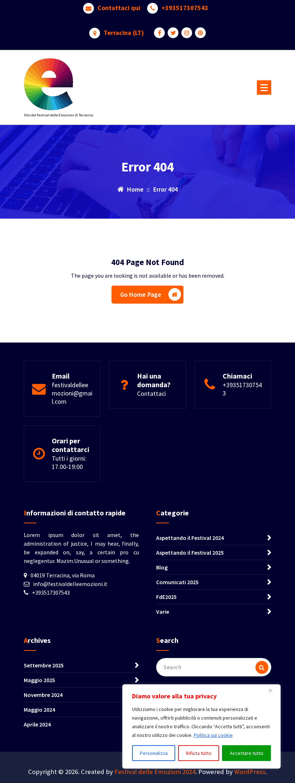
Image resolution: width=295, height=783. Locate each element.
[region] (201, 726)
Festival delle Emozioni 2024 (154, 772)
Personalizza (154, 753)
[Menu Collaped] (264, 87)
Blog (162, 567)
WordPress (250, 772)
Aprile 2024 (37, 724)
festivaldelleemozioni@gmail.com (72, 393)
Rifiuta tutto (199, 753)
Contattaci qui (118, 8)
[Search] (261, 667)
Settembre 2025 (44, 665)
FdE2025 (166, 596)
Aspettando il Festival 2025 (190, 552)
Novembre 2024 (43, 694)
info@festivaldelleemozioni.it (70, 583)
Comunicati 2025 (177, 582)
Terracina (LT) (124, 33)
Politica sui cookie (213, 735)
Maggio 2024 (39, 709)
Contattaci (151, 393)
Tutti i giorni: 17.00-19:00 (69, 462)
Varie (162, 611)
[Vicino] (273, 690)
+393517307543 (185, 8)
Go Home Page (141, 294)
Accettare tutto (246, 753)
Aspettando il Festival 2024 (190, 537)
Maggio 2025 (39, 680)
